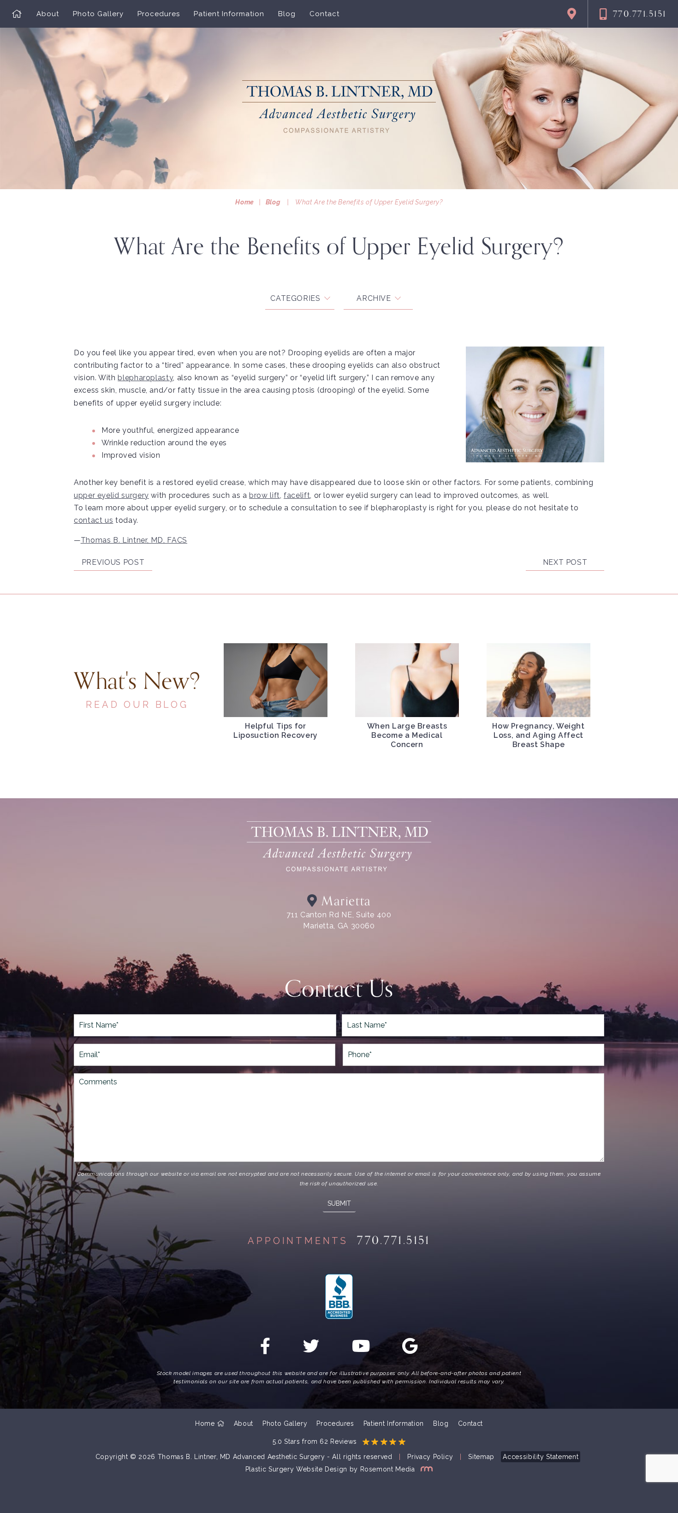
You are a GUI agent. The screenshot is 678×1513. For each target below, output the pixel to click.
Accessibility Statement (540, 1456)
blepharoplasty (145, 377)
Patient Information (229, 14)
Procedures (158, 14)
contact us (93, 520)
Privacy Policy (430, 1456)
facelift (297, 495)
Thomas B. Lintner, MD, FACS (134, 540)
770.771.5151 (639, 14)
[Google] (410, 1349)
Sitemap (481, 1456)
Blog (287, 14)
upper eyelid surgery (111, 495)
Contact (324, 14)
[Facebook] (265, 1349)
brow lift (264, 495)
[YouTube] (361, 1349)
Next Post (565, 562)
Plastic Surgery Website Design (296, 1469)
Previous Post (113, 562)
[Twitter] (311, 1349)
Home (244, 202)
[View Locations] (572, 14)
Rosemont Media (388, 1469)
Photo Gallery (98, 14)
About (47, 14)
